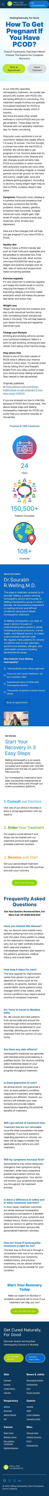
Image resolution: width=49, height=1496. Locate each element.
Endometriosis (32, 1445)
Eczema (7, 1384)
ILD (5, 1419)
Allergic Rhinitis (10, 1415)
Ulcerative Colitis (33, 1419)
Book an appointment (17, 702)
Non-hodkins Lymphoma (9, 1442)
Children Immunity (34, 1437)
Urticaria (7, 1393)
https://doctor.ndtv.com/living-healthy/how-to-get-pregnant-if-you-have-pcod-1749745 (23, 390)
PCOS (29, 1441)
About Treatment (37, 68)
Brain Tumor (9, 1433)
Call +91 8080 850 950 (24, 1311)
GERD (29, 1411)
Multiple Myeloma (11, 1448)
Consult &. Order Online (34, 1358)
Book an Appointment (14, 68)
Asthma (7, 1407)
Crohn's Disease (33, 1415)
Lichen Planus (9, 1389)
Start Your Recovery (24, 882)
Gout (28, 1389)
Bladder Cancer (10, 1437)
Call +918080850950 (38, 4)
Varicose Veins (32, 1433)
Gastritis (30, 1407)
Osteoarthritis (32, 1384)
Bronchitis (8, 1411)
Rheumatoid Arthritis (35, 1380)
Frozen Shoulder (33, 1393)
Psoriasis (7, 1380)
